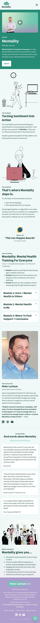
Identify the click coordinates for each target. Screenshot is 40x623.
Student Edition (20, 610)
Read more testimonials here (20, 440)
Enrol (6, 63)
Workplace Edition (9, 610)
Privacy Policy (26, 619)
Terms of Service (15, 619)
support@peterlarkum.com (14, 604)
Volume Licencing (31, 610)
